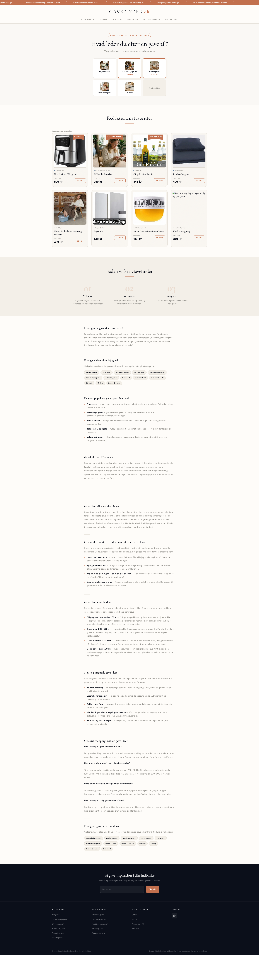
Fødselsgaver (97, 928)
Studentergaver (122, 372)
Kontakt (135, 919)
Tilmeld (152, 889)
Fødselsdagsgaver (157, 372)
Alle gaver (87, 19)
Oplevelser (171, 19)
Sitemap (135, 928)
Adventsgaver (111, 378)
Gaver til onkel (114, 383)
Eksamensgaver (98, 933)
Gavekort (126, 378)
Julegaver (133, 19)
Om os (134, 914)
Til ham (102, 19)
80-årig (89, 383)
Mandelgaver (57, 937)
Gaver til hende (157, 378)
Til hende (116, 19)
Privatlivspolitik (138, 924)
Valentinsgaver (98, 914)
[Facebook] (174, 915)
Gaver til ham (140, 378)
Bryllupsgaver (151, 19)
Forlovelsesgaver (93, 378)
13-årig (100, 383)
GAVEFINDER (129, 12)
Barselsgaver (139, 372)
